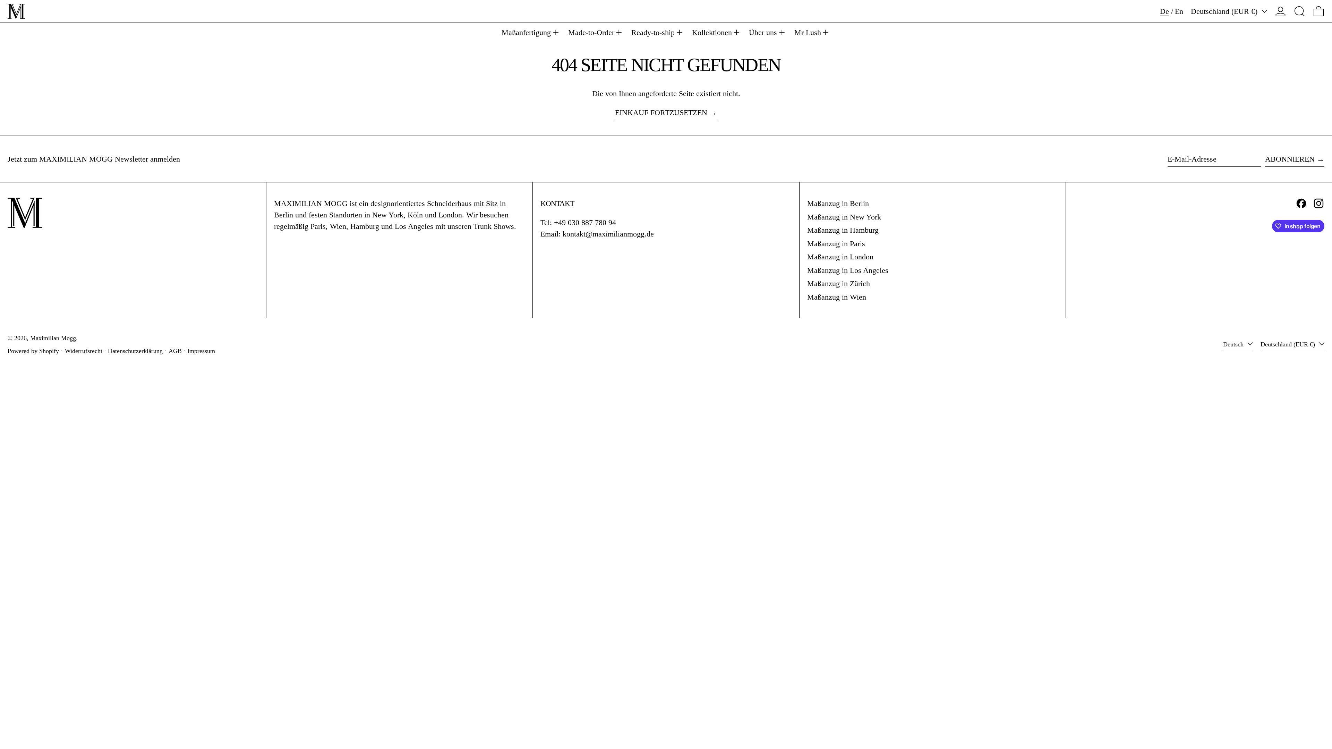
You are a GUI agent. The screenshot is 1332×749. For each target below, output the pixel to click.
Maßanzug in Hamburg (843, 230)
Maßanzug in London (840, 256)
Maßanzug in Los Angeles (847, 270)
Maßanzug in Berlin (838, 203)
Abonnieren (1290, 159)
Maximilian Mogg (53, 338)
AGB (175, 350)
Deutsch (1234, 344)
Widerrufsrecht (83, 350)
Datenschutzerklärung (135, 350)
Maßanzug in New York (844, 217)
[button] (1299, 11)
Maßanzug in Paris (836, 243)
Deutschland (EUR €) (1225, 11)
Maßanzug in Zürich (838, 283)
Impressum (201, 350)
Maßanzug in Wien (836, 297)
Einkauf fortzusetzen (661, 112)
